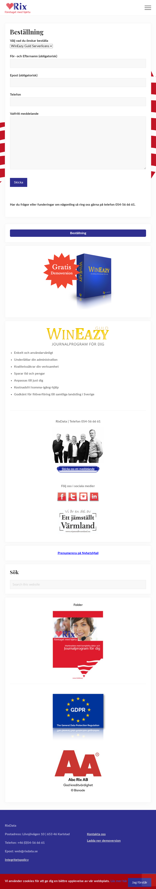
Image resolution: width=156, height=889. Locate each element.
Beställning (78, 233)
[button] (147, 8)
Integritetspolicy (17, 859)
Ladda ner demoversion (104, 840)
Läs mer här (118, 881)
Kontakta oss (96, 834)
